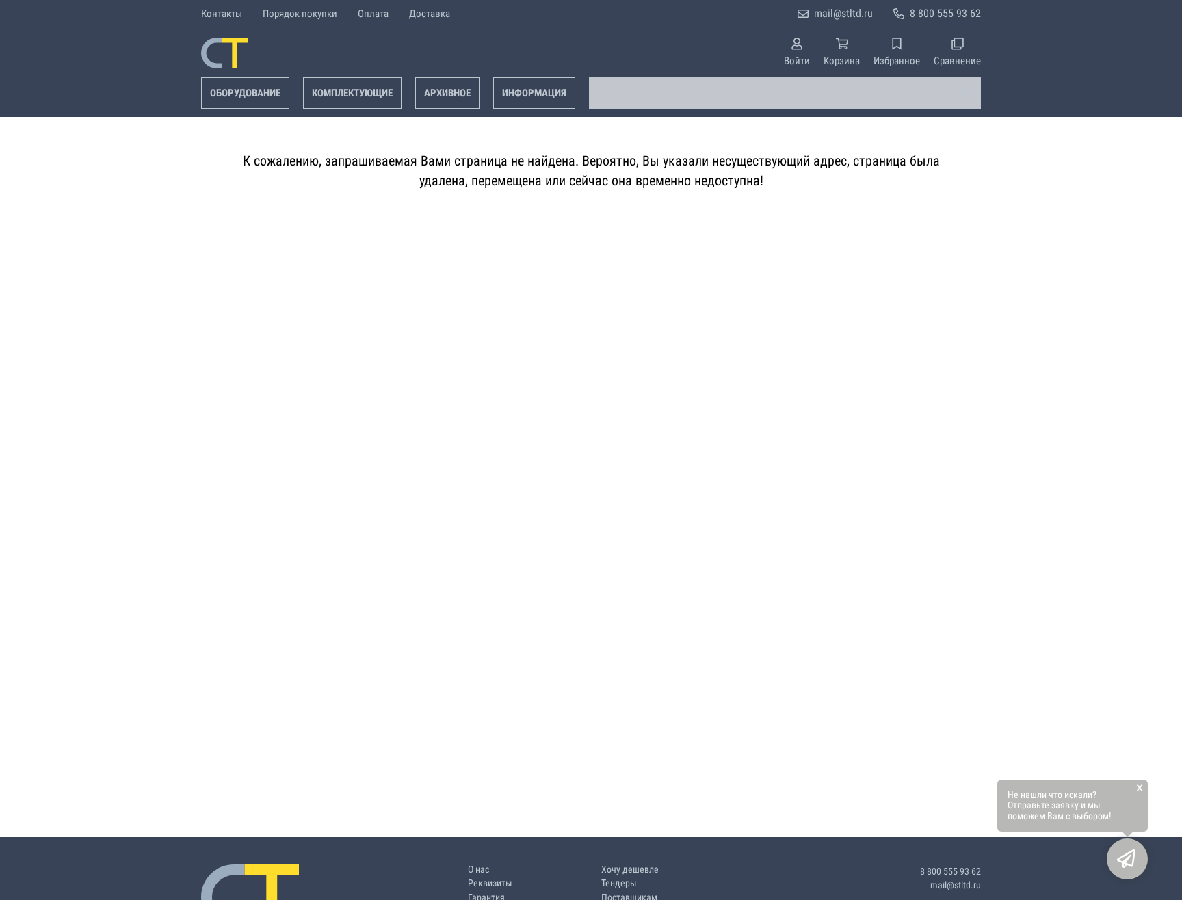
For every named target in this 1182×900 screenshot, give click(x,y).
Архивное (447, 93)
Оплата (373, 14)
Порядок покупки (300, 14)
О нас (478, 869)
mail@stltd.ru (843, 13)
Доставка (429, 14)
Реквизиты (490, 883)
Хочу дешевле (630, 869)
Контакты (221, 14)
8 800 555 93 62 (945, 13)
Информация (534, 93)
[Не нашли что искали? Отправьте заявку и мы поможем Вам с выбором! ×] (1127, 858)
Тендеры (619, 883)
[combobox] (785, 93)
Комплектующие (352, 93)
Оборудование (245, 93)
